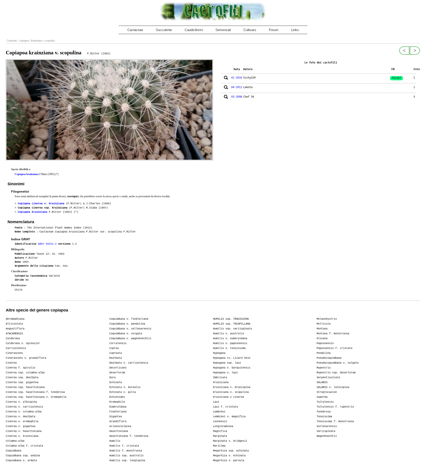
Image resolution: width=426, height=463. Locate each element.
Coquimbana (13, 450)
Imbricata (220, 377)
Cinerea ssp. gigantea (22, 382)
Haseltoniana (118, 431)
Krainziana (221, 382)
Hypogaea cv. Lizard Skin (231, 358)
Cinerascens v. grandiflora (26, 358)
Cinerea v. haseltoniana (23, 431)
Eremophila (117, 402)
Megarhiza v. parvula (228, 460)
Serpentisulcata (328, 377)
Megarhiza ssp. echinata (231, 450)
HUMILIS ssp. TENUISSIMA (231, 319)
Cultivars (249, 30)
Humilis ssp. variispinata (232, 328)
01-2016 (236, 77)
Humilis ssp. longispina (127, 460)
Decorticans (117, 367)
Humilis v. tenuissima (229, 348)
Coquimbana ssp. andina (23, 455)
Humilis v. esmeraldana (230, 338)
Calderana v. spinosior (23, 343)
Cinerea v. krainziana (22, 436)
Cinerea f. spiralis (20, 367)
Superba (322, 397)
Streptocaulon (327, 392)
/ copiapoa (23, 40)
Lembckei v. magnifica (229, 416)
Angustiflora (15, 328)
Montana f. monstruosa (333, 333)
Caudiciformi (194, 30)
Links (295, 30)
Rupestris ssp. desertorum (336, 372)
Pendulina (324, 353)
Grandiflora (117, 421)
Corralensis (117, 343)
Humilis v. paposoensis (230, 343)
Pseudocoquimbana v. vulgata (338, 362)
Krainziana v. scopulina (231, 392)
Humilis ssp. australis (126, 455)
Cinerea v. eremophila (22, 421)
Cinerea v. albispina (21, 402)
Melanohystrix (327, 319)
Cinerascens (14, 353)
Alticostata (14, 323)
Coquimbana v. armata (21, 460)
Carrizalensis (16, 348)
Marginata (220, 436)
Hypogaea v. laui (225, 372)
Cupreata (115, 353)
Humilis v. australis (228, 333)
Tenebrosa (324, 411)
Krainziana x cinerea (228, 397)
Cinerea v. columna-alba (23, 411)
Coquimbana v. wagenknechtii (130, 338)
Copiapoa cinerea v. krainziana (41, 203)
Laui (216, 402)
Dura (112, 377)
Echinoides (117, 397)
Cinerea (11, 362)
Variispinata (326, 431)
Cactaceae (135, 30)
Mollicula (324, 323)
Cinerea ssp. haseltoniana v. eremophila (36, 397)
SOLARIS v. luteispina (333, 387)
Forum (273, 30)
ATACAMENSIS (14, 333)
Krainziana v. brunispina (231, 387)
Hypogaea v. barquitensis (231, 367)
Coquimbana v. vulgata (125, 333)
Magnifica (220, 431)
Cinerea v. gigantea (20, 426)
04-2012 (236, 87)
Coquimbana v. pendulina (127, 323)
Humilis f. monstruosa (125, 450)
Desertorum (117, 372)
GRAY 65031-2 (48, 244)
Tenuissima (324, 416)
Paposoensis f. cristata (334, 348)
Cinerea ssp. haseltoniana (25, 387)
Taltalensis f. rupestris (335, 406)
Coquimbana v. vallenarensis (130, 328)
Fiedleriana (117, 411)
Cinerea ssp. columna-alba (25, 372)
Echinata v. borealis (124, 387)
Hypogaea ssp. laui (227, 362)
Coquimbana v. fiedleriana (128, 319)
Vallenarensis (327, 426)
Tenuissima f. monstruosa (335, 421)
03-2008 (236, 96)
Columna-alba (15, 441)
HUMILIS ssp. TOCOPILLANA (231, 323)
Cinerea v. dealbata (20, 416)
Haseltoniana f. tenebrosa (128, 436)
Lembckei (219, 411)
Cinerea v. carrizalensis (24, 406)
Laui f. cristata (225, 406)
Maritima (219, 445)
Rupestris (324, 367)
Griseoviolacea (120, 426)
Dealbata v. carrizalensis (128, 362)
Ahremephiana (15, 319)
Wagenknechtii (327, 436)
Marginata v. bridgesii (230, 441)
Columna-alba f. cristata (24, 445)
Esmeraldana (117, 406)
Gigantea (115, 416)
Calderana (13, 338)
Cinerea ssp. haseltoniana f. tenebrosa (35, 392)
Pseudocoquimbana (329, 358)
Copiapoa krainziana (27, 174)
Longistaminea (223, 426)
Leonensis (220, 421)
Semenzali (223, 30)
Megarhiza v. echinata (229, 455)
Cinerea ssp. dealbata (22, 377)
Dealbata (115, 358)
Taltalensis (325, 402)
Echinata (115, 382)
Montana (322, 328)
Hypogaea (219, 353)
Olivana (322, 338)
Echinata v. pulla (122, 392)
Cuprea (114, 348)
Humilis (114, 441)
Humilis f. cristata (124, 445)
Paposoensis (325, 343)
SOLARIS (322, 382)
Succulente (164, 30)
